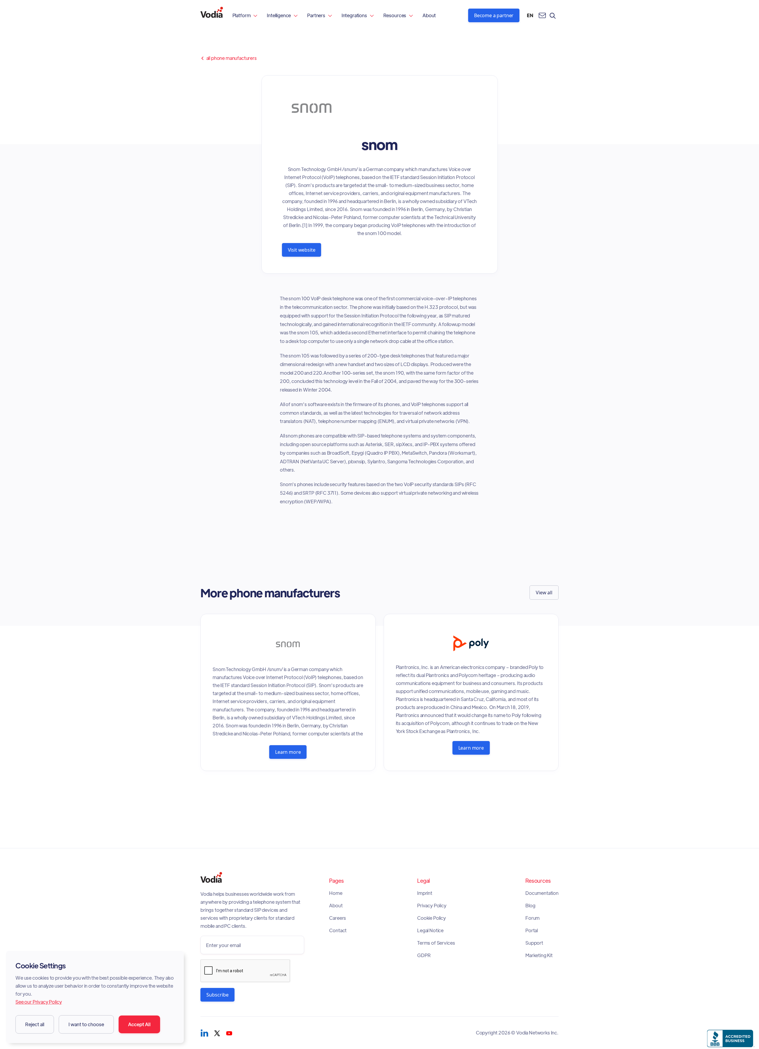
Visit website (301, 250)
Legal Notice (430, 930)
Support (534, 943)
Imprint (424, 893)
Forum (532, 918)
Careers (337, 918)
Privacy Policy (432, 905)
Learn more (288, 752)
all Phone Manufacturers (228, 58)
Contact (338, 930)
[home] (211, 15)
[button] (245, 15)
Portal (531, 930)
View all (544, 592)
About (429, 15)
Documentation (542, 893)
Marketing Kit (539, 955)
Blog (530, 905)
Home (335, 893)
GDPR (423, 955)
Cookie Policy (431, 918)
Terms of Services (436, 943)
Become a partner (494, 15)
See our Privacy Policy (38, 1002)
